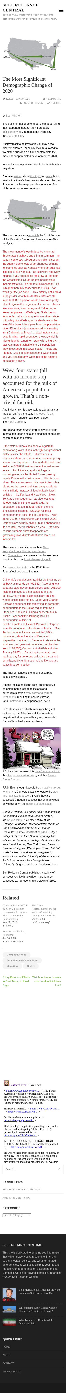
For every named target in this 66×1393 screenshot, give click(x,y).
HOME (6, 1346)
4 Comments (53, 99)
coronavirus (15, 131)
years (48, 176)
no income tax (29, 377)
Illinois (26, 551)
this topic (35, 176)
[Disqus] (32, 1034)
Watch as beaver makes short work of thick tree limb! (46, 981)
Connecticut (15, 555)
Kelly (9, 99)
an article (33, 235)
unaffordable (16, 701)
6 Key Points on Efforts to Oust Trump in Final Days (16, 981)
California (15, 551)
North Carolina (16, 421)
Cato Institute (15, 820)
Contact (8, 1363)
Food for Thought (34, 103)
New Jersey (38, 551)
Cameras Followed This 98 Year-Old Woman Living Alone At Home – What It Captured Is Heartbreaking (15, 912)
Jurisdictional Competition (22, 960)
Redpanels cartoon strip (21, 775)
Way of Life (54, 103)
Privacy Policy (12, 1371)
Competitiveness (16, 954)
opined (49, 429)
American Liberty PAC (17, 1197)
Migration (12, 966)
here (54, 864)
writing (18, 176)
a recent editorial (18, 567)
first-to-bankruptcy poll (37, 559)
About (7, 1355)
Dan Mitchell (13, 115)
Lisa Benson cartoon (47, 771)
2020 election (15, 135)
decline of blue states (39, 803)
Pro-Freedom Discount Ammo (22, 1189)
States (31, 966)
